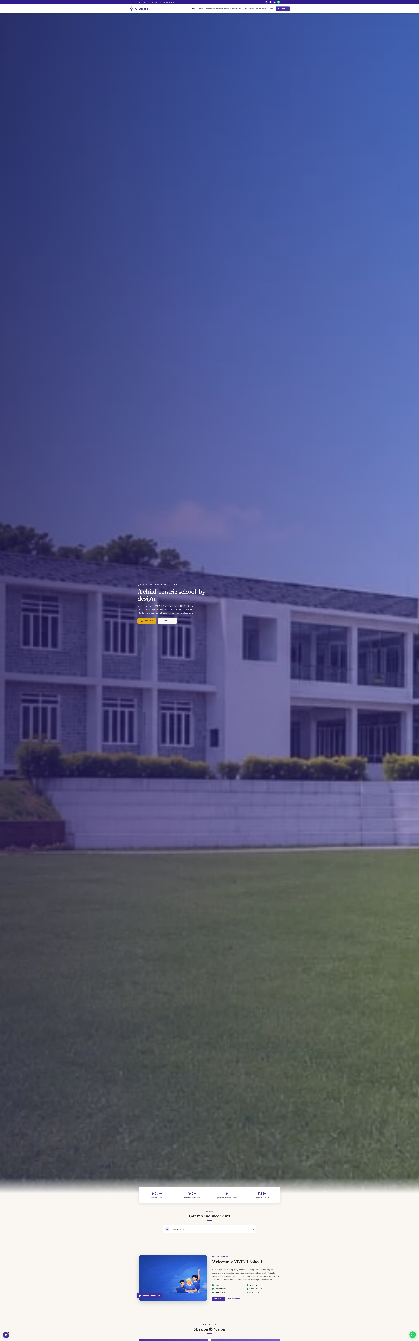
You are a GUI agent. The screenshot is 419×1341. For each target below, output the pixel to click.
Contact (270, 8)
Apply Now (148, 621)
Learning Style (210, 8)
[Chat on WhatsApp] (412, 1334)
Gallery (251, 8)
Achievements (261, 8)
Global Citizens (235, 8)
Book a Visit (168, 621)
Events (245, 8)
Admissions (284, 9)
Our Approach (234, 1299)
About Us (200, 8)
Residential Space (222, 8)
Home (193, 8)
